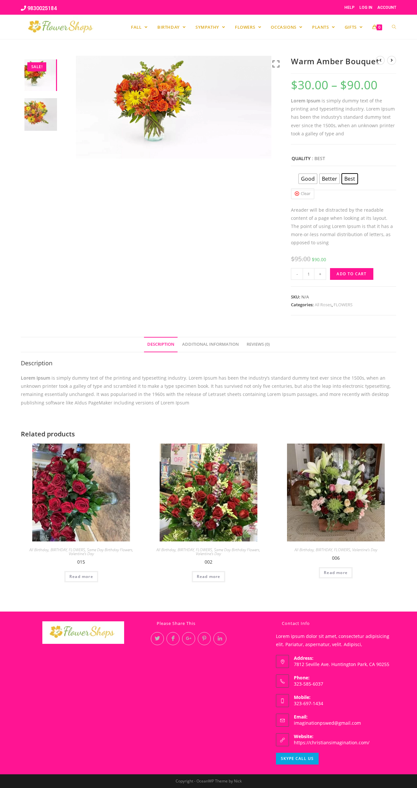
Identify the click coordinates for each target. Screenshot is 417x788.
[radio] (308, 179)
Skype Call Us (297, 758)
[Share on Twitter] (157, 638)
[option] (180, 107)
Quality (301, 158)
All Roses (323, 305)
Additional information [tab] (210, 344)
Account (386, 7)
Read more (81, 576)
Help (349, 7)
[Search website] (394, 27)
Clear (305, 193)
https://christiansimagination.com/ (331, 742)
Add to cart (352, 274)
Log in (365, 7)
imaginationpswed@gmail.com (327, 723)
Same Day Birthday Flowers (109, 550)
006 (336, 558)
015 (81, 562)
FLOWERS (343, 305)
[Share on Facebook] (173, 638)
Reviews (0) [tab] (258, 344)
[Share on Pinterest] (204, 638)
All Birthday (39, 550)
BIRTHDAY (58, 550)
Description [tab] (160, 344)
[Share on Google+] (188, 638)
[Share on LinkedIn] (219, 638)
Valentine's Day (81, 553)
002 (208, 562)
